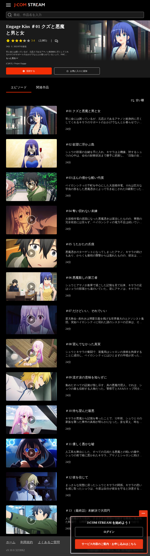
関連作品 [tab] (42, 87)
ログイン (109, 531)
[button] (29, 71)
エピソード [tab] (19, 87)
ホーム (10, 542)
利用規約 (26, 542)
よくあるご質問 (49, 542)
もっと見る (11, 58)
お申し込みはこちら (109, 544)
